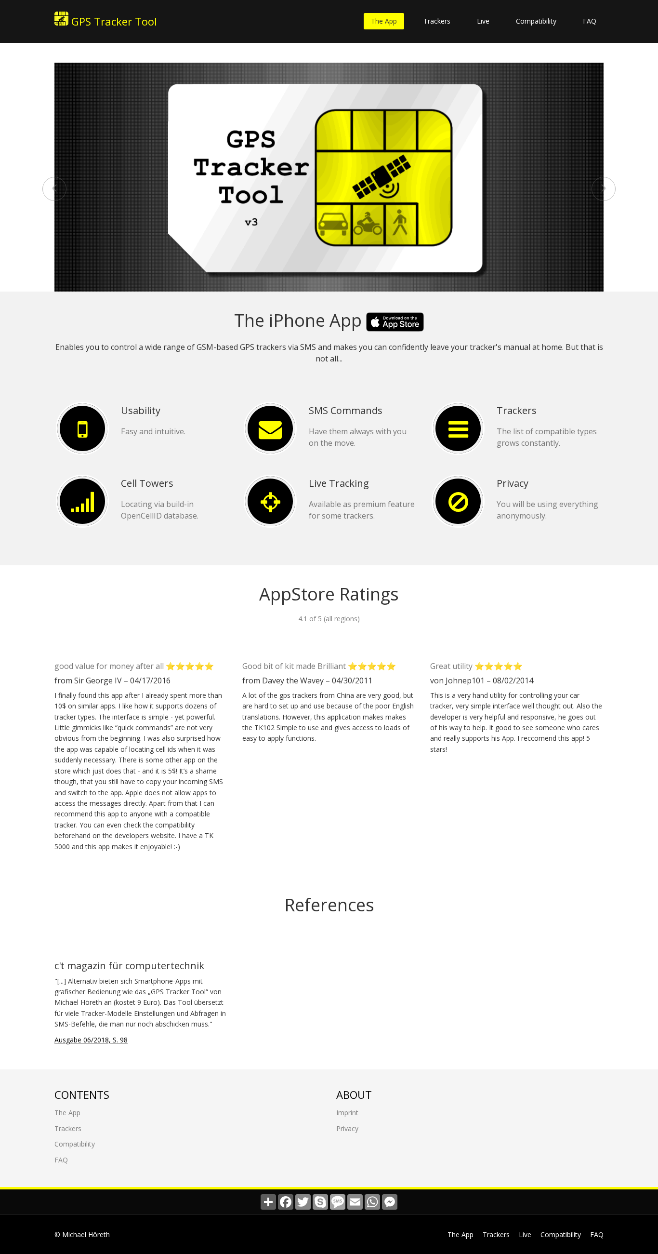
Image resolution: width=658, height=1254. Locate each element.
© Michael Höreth (82, 1234)
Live (483, 21)
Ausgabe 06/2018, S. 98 (91, 1039)
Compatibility (536, 21)
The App (384, 21)
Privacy (347, 1128)
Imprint (347, 1112)
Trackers (436, 21)
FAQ (589, 21)
